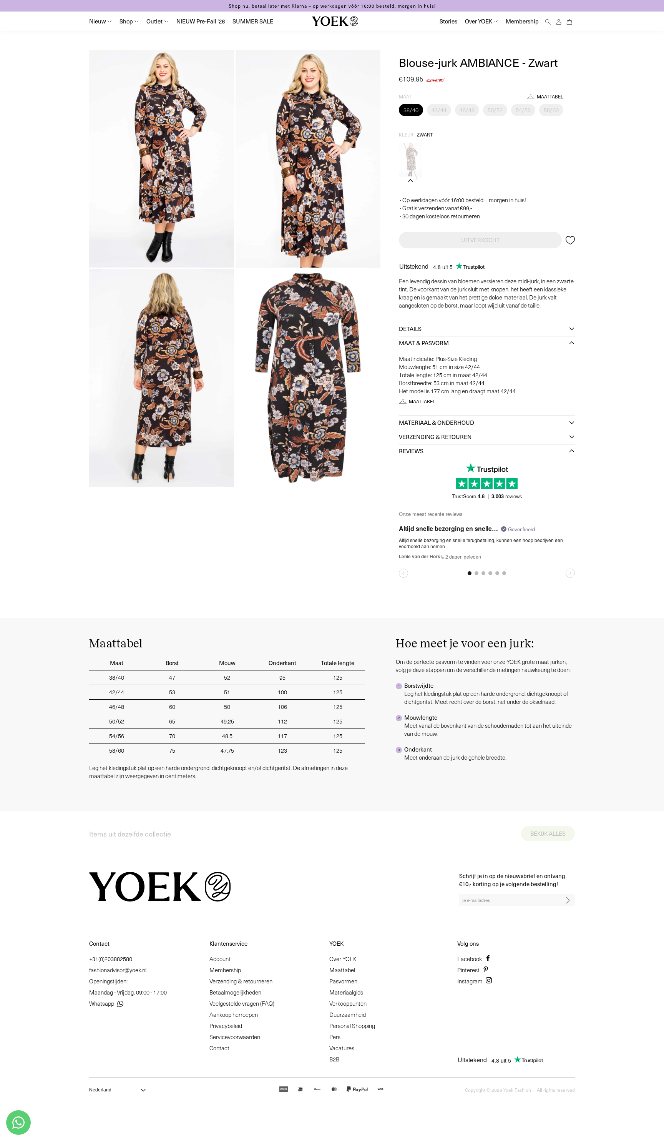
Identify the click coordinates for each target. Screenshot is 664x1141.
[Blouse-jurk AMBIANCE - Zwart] (410, 160)
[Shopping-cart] (569, 21)
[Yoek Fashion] (335, 21)
